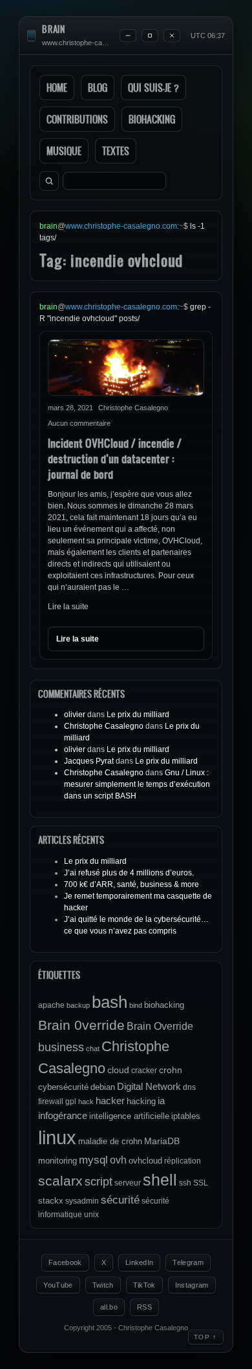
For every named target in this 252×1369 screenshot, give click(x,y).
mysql (93, 1160)
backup (78, 1005)
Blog (97, 87)
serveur (127, 1182)
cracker (144, 1070)
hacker (110, 1100)
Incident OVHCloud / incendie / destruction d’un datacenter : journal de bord (115, 458)
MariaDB (162, 1141)
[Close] (171, 35)
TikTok (144, 1285)
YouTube (57, 1285)
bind (135, 1005)
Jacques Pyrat (89, 761)
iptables (185, 1116)
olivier (74, 714)
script (98, 1181)
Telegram (188, 1262)
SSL (200, 1182)
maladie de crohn (110, 1141)
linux (57, 1137)
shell (160, 1180)
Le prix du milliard (138, 714)
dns (189, 1087)
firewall (50, 1101)
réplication (182, 1160)
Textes (115, 151)
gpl (70, 1101)
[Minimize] (128, 35)
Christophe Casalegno (103, 726)
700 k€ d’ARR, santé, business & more (131, 884)
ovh (118, 1159)
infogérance (62, 1115)
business (61, 1047)
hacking (141, 1101)
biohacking (164, 1005)
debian (102, 1087)
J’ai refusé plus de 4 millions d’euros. (129, 872)
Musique (64, 151)
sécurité (120, 1200)
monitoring (57, 1160)
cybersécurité (63, 1087)
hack (86, 1101)
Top (206, 1337)
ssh (185, 1182)
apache (51, 1005)
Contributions (77, 119)
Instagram (192, 1285)
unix (91, 1214)
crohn (170, 1070)
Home (57, 87)
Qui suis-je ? (153, 87)
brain (53, 29)
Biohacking (152, 119)
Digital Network (149, 1086)
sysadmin (82, 1201)
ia (161, 1100)
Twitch (103, 1285)
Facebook (65, 1262)
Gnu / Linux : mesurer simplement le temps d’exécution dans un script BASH (137, 784)
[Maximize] (150, 35)
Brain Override (160, 1026)
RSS (144, 1307)
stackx (50, 1201)
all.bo (109, 1307)
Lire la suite (68, 606)
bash (109, 1002)
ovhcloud (145, 1160)
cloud (118, 1070)
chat (93, 1048)
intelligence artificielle (129, 1116)
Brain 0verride (81, 1025)
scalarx (60, 1180)
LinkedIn (139, 1262)
